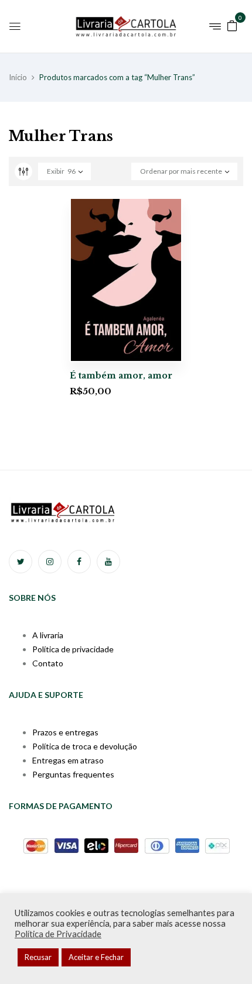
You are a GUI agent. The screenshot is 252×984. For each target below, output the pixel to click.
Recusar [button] (38, 957)
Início (18, 77)
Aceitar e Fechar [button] (96, 957)
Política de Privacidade (58, 934)
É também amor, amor (121, 375)
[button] (232, 25)
